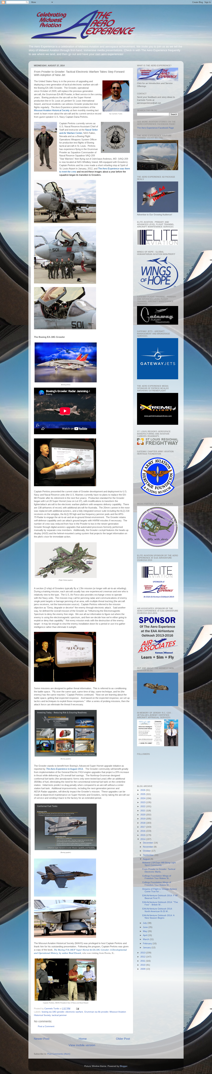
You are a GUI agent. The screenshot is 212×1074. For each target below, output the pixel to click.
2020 (143, 814)
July (145, 923)
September (148, 855)
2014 (143, 839)
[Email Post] (77, 1008)
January (147, 947)
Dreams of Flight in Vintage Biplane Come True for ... (159, 890)
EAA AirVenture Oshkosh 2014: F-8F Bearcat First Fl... (160, 896)
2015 (143, 835)
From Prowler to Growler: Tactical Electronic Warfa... (158, 870)
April (145, 935)
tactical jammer (59, 1015)
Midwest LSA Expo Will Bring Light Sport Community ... (159, 863)
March (146, 939)
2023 (143, 802)
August (146, 859)
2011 (143, 961)
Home (83, 1038)
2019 (143, 819)
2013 (143, 953)
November (148, 847)
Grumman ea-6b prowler (96, 1012)
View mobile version (82, 1045)
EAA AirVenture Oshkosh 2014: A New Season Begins (158, 916)
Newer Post (41, 1038)
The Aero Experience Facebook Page (155, 128)
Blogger (123, 1066)
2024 (143, 798)
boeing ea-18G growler (53, 1012)
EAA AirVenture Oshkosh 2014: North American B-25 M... (157, 910)
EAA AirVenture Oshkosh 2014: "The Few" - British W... (160, 903)
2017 (143, 827)
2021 (143, 810)
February (148, 943)
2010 (143, 965)
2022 (143, 806)
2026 (143, 790)
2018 (143, 823)
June (145, 927)
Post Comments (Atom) (58, 1054)
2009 (143, 969)
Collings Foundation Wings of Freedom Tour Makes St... (156, 877)
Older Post (123, 1038)
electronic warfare (74, 1012)
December (148, 843)
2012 (143, 957)
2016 (143, 831)
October (147, 851)
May (145, 931)
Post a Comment (46, 1026)
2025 (143, 794)
